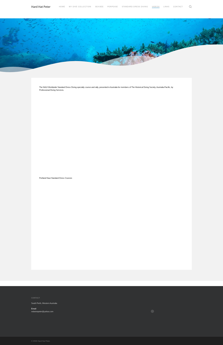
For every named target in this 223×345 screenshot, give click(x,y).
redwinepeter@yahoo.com (42, 311)
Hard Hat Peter (40, 6)
